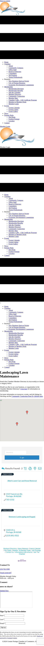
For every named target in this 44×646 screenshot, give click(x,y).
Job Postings (36, 550)
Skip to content (5, 1)
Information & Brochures (23, 552)
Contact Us (10, 552)
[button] (5, 126)
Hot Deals (7, 550)
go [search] (23, 457)
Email (2, 623)
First (2, 615)
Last (2, 619)
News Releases (23, 548)
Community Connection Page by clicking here (27, 396)
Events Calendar (35, 548)
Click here (23, 389)
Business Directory (10, 548)
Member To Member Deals (21, 550)
